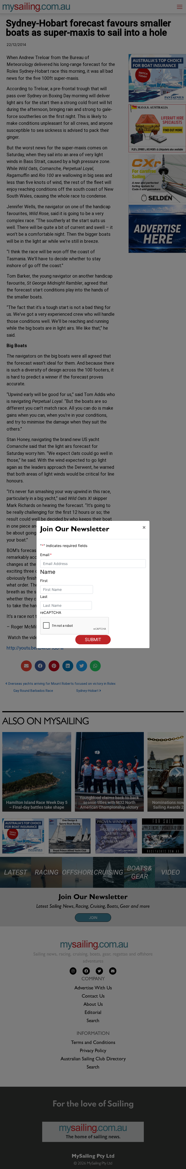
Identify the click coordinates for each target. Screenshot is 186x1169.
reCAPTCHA (50, 612)
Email (46, 554)
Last (43, 596)
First (44, 580)
